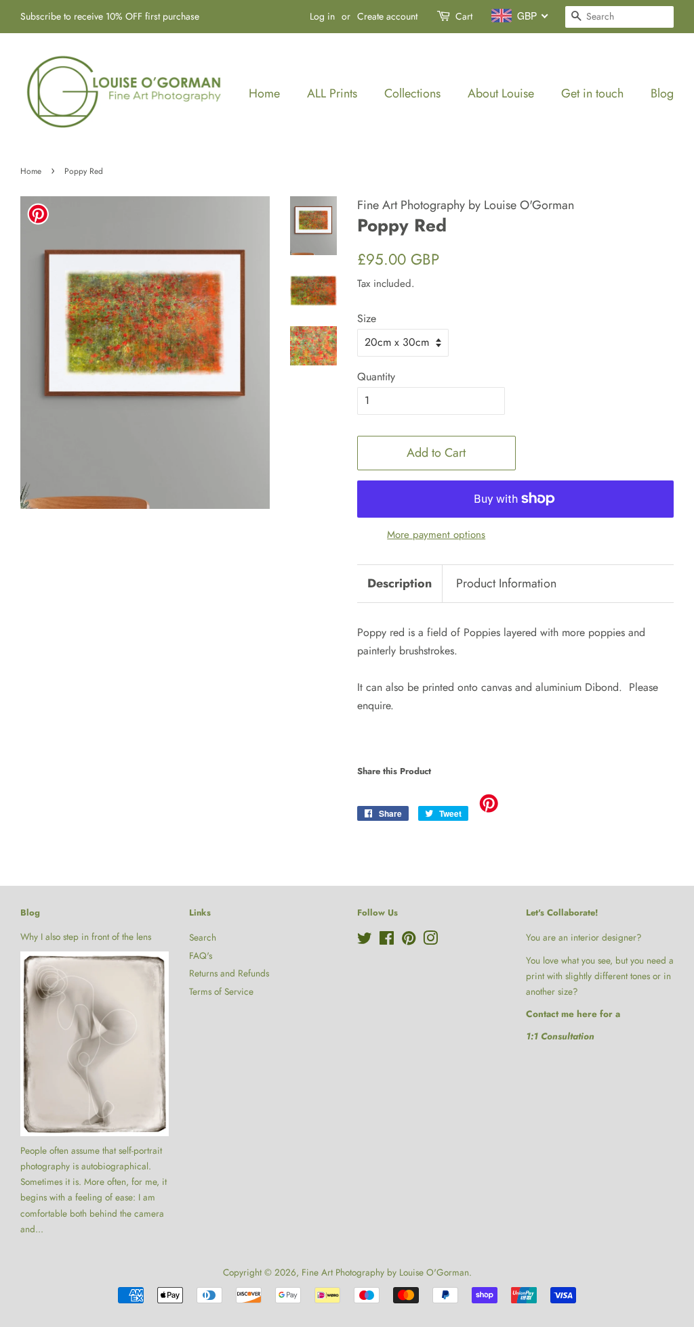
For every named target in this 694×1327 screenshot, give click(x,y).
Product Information (506, 583)
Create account (387, 16)
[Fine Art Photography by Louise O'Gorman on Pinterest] (408, 940)
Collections (412, 93)
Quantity (376, 376)
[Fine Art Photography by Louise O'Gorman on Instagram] (430, 940)
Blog (662, 93)
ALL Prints (332, 93)
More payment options (436, 534)
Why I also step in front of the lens (85, 936)
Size (366, 318)
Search (202, 937)
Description (399, 583)
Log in (322, 16)
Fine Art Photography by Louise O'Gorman (385, 1272)
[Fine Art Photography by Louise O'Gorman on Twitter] (364, 940)
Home (264, 93)
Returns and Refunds (229, 973)
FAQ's (200, 955)
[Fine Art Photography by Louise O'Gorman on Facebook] (386, 940)
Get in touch (592, 93)
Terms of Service (221, 991)
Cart (463, 16)
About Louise (501, 93)
